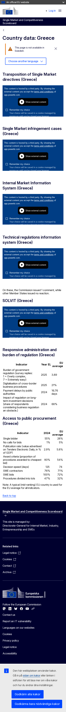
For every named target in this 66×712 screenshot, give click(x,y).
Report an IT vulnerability (17, 621)
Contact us (9, 614)
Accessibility (10, 653)
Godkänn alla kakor (27, 694)
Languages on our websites (18, 627)
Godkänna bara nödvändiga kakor (37, 704)
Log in (52, 10)
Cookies (7, 634)
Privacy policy (11, 640)
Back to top (9, 495)
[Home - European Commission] (10, 10)
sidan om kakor (31, 675)
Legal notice (10, 647)
